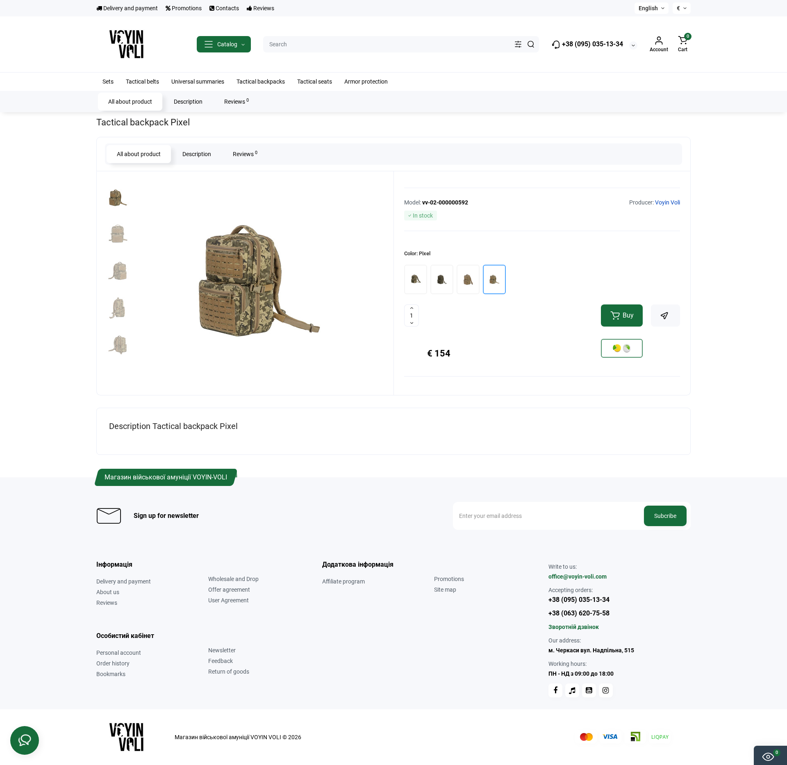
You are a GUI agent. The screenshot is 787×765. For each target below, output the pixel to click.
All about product (130, 101)
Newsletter (222, 650)
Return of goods (228, 671)
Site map (445, 589)
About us (107, 592)
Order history (113, 663)
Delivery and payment (130, 8)
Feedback (220, 661)
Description (188, 101)
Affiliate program (343, 581)
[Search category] (518, 44)
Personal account (118, 652)
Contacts (226, 8)
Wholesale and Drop (233, 579)
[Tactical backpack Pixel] (258, 281)
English (648, 8)
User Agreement (228, 600)
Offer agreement (229, 589)
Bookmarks (110, 674)
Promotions (186, 8)
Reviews (263, 8)
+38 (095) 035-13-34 (591, 44)
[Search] (530, 44)
